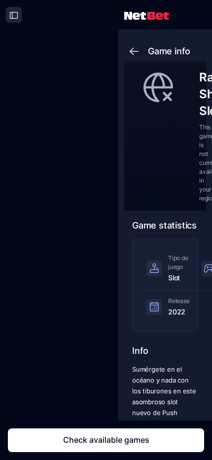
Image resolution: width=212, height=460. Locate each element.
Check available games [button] (106, 440)
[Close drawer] (14, 15)
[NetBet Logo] (146, 15)
